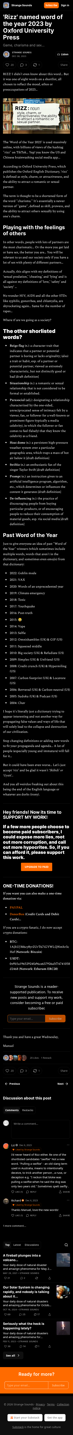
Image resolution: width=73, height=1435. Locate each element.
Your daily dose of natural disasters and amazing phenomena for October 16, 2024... (27, 1303)
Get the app (55, 1417)
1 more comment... (14, 1226)
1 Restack (46, 1057)
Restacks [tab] (27, 1110)
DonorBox (17, 914)
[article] (36, 1266)
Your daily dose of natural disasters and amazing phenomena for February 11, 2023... (25, 1335)
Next (60, 1083)
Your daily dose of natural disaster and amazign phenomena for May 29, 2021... (27, 1267)
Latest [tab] (17, 1245)
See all (10, 1355)
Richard (16, 1200)
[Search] (66, 1245)
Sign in (65, 5)
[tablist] (19, 1110)
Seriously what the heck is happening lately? (23, 1326)
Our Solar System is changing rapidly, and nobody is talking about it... (26, 1291)
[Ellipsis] (68, 1145)
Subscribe (51, 5)
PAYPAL (16, 907)
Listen (65, 54)
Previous (14, 1083)
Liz (13, 1145)
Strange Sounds (21, 52)
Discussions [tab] (32, 1245)
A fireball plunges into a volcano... (22, 1258)
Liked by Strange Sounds (28, 1149)
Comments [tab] (12, 1110)
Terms (51, 1404)
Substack (18, 1427)
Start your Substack (26, 1417)
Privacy (40, 1404)
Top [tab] (7, 1245)
